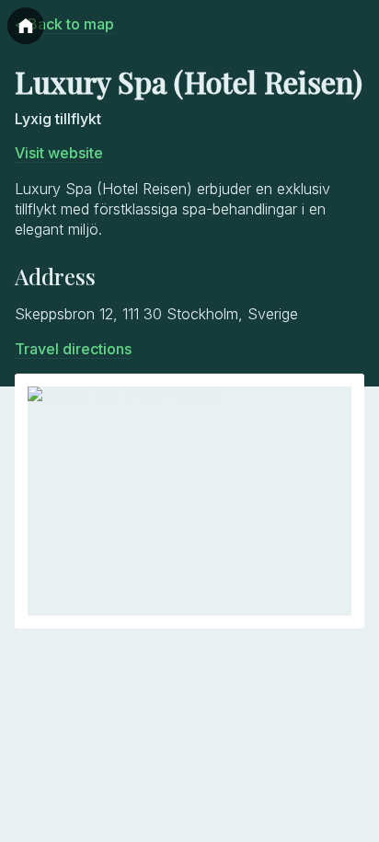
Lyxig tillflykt (58, 119)
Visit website (59, 153)
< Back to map (64, 24)
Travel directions (73, 349)
